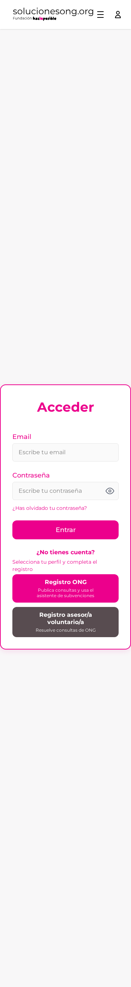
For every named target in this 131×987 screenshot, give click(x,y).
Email (21, 437)
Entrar (66, 530)
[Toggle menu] (100, 14)
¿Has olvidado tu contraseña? (49, 508)
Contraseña (31, 475)
